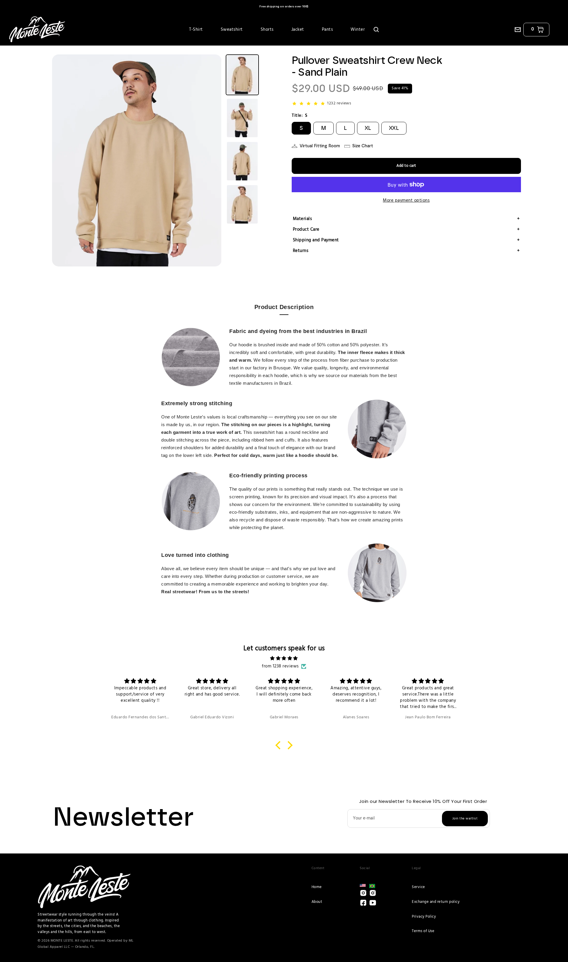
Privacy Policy (424, 917)
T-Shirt (196, 29)
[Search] (376, 29)
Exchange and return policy (435, 902)
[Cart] (540, 29)
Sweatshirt (232, 29)
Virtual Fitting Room (320, 145)
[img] (284, 658)
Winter (358, 29)
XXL (394, 128)
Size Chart (362, 145)
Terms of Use (423, 931)
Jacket (297, 29)
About (317, 902)
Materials (406, 218)
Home (317, 887)
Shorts (267, 29)
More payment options (406, 200)
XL (368, 128)
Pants (327, 29)
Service (418, 887)
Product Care (406, 229)
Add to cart (406, 166)
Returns (406, 250)
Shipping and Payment (406, 240)
